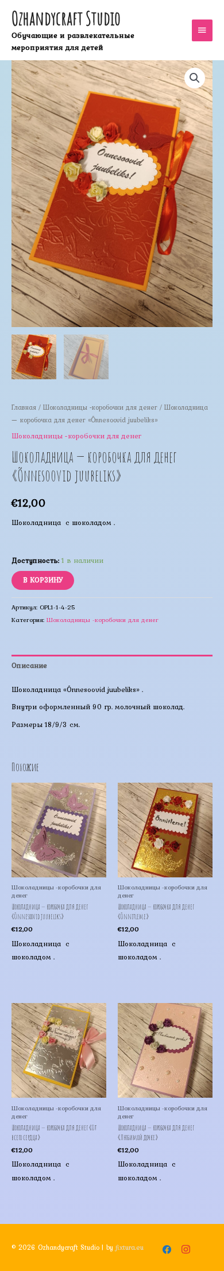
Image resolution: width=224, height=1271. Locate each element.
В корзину (43, 579)
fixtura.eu (129, 1247)
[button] (194, 78)
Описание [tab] (29, 665)
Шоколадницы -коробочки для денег (100, 407)
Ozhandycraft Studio (66, 18)
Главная (23, 407)
